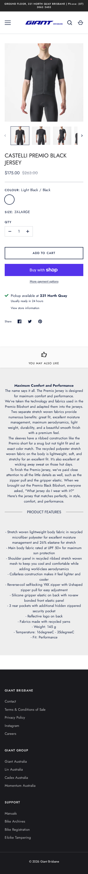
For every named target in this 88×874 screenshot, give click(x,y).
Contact (10, 701)
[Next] (82, 136)
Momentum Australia (20, 785)
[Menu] (8, 23)
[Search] (70, 23)
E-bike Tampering (18, 837)
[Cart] (80, 23)
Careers (10, 733)
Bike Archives (15, 821)
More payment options (44, 281)
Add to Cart (44, 253)
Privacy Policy (15, 717)
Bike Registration (17, 829)
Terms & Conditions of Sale (25, 709)
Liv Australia (14, 769)
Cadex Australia (16, 777)
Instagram (12, 725)
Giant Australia (16, 761)
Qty (8, 222)
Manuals (11, 813)
